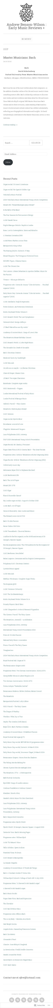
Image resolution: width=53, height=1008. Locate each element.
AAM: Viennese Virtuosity (12, 589)
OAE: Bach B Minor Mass (12, 909)
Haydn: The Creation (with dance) (15, 722)
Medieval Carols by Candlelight (14, 358)
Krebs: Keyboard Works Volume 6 (15, 312)
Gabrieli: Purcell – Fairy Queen (14, 404)
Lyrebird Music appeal (11, 569)
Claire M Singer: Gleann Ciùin (13, 373)
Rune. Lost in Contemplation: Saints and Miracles (20, 230)
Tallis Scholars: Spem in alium (14, 847)
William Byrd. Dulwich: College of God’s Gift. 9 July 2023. (23, 878)
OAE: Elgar (7, 490)
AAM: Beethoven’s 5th (11, 475)
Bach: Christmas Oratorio (12, 353)
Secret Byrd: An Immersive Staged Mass (17, 960)
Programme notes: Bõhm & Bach (14, 914)
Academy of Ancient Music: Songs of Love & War (20, 332)
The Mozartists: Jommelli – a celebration (17, 620)
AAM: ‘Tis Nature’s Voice (12, 842)
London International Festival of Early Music (18, 393)
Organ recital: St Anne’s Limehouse (15, 184)
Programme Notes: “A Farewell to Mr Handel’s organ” (21, 883)
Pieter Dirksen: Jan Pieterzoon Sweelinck (18, 307)
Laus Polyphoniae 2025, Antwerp (15, 434)
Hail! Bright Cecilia (10, 924)
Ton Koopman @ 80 (9, 584)
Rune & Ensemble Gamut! (12, 495)
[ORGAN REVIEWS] (23, 1000)
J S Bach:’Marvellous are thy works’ (15, 327)
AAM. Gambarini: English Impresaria (16, 302)
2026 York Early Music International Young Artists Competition (25, 200)
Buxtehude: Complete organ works (15, 383)
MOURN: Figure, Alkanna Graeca (14, 261)
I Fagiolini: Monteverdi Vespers (14, 429)
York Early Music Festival (12, 195)
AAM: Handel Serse (10, 220)
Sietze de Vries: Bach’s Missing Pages (16, 832)
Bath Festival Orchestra (11, 778)
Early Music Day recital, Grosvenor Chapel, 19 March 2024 (23, 752)
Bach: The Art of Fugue (11, 480)
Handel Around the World (12, 955)
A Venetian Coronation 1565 (13, 235)
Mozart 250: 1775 (9, 485)
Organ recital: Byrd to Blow (12, 419)
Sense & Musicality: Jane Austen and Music (18, 511)
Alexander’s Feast (9, 939)
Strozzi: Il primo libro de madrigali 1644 (17, 768)
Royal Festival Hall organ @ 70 (14, 737)
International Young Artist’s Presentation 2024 (19, 630)
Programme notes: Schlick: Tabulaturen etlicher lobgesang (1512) (25, 455)
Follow (8, 162)
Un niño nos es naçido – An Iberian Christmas (19, 368)
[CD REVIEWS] (17, 1000)
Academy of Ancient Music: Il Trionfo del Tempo (20, 868)
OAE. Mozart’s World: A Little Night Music (18, 342)
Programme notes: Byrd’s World (14, 822)
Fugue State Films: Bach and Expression (17, 898)
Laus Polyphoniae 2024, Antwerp (15, 625)
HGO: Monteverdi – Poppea (12, 388)
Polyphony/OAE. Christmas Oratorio (16, 563)
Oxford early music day (11, 465)
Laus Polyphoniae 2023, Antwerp (15, 803)
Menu (27, 39)
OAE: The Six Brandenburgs (13, 594)
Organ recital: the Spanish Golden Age (16, 189)
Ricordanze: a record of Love (13, 424)
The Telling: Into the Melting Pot (14, 762)
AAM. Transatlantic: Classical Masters (17, 531)
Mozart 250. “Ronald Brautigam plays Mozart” (19, 205)
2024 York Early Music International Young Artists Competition (25, 655)
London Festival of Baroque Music (15, 399)
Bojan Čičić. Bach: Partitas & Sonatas (15, 727)
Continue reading (10, 125)
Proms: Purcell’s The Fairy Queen (15, 645)
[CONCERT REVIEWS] (11, 1000)
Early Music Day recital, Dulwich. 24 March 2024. (21, 747)
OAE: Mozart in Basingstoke (13, 858)
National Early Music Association (15, 640)
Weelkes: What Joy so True (13, 717)
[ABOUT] (41, 1000)
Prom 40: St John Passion (12, 635)
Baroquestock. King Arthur (12, 246)
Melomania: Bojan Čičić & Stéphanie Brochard (19, 470)
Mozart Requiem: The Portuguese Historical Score (20, 256)
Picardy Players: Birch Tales (13, 604)
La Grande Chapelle (10, 863)
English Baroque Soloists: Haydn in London (18, 225)
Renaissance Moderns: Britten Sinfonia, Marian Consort (22, 691)
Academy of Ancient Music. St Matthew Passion (20, 732)
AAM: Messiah (8, 363)
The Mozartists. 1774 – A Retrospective (17, 773)
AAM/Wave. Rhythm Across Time (15, 240)
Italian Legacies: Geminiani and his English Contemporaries (24, 558)
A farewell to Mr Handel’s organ (14, 888)
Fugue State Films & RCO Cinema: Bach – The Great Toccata (24, 450)
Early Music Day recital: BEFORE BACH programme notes (23, 742)
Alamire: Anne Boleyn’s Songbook (15, 944)
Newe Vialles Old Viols (11, 526)
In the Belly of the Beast (11, 210)
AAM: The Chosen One (11, 266)
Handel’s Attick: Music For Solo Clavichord (18, 798)
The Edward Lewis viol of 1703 (14, 516)
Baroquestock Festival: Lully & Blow (15, 701)
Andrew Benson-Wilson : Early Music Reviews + (26, 26)
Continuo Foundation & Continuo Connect (17, 788)
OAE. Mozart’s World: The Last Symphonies (18, 317)
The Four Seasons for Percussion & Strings (18, 215)
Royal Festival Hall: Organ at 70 (14, 660)
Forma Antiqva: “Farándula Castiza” (15, 686)
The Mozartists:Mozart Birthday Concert (17, 337)
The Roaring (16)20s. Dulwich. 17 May (16, 251)
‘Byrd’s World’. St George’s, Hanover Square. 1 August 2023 (23, 827)
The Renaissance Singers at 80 (14, 665)
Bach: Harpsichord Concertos (13, 817)
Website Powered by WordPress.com (26, 994)
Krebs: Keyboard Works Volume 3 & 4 (16, 599)
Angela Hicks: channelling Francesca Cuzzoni (19, 929)
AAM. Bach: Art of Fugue (12, 506)
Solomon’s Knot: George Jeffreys (14, 322)
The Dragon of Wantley (11, 711)
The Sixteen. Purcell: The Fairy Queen (16, 614)
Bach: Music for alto (10, 893)
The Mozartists (8, 696)
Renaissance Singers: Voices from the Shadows (20, 757)
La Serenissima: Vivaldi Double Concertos (18, 949)
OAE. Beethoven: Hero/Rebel (13, 553)
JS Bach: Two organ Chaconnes (14, 378)
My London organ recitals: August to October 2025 (21, 501)
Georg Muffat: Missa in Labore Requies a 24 (18, 676)
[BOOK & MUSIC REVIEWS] (29, 1000)
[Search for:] (16, 143)
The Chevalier (8, 903)
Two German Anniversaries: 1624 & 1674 (17, 681)
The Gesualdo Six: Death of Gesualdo (16, 347)
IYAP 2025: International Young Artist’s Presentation (21, 439)
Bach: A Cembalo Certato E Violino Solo (17, 873)
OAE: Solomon (8, 414)
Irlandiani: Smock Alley (11, 793)
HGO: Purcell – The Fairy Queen (14, 706)
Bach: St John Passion (10, 521)
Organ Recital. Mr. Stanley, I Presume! (16, 444)
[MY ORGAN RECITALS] (35, 1000)
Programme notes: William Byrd (14, 837)
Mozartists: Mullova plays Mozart (15, 409)
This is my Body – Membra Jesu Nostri (17, 919)
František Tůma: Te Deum (12, 852)
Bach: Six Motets (9, 934)
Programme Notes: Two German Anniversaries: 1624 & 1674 (24, 671)
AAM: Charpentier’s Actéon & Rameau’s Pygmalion (21, 609)
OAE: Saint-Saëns (9, 965)
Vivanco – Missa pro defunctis (14, 280)
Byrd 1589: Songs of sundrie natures (15, 783)
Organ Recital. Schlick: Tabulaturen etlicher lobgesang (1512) (24, 460)
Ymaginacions (8, 650)
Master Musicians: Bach (19, 57)
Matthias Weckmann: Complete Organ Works (19, 579)
